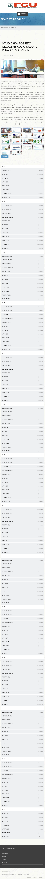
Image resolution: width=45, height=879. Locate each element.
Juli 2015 (22, 731)
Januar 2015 (22, 755)
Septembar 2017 (22, 622)
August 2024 (22, 271)
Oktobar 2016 (22, 669)
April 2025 (22, 236)
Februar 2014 (22, 802)
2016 (3, 657)
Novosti (12, 27)
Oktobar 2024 (22, 264)
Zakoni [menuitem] (4, 856)
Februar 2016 (22, 700)
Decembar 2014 (22, 763)
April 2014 (22, 794)
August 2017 (22, 626)
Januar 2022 (22, 400)
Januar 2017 (22, 653)
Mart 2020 (22, 494)
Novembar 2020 (22, 462)
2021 (3, 404)
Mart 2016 (22, 696)
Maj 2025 (22, 232)
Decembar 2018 (22, 560)
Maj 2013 (22, 821)
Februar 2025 (22, 244)
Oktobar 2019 (22, 517)
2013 (3, 809)
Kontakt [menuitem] (41, 877)
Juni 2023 (22, 330)
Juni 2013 (22, 817)
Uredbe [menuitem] (4, 859)
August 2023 (22, 322)
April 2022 (22, 388)
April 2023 (22, 338)
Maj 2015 (22, 739)
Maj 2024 (22, 283)
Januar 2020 (22, 501)
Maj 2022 (22, 384)
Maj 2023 (22, 334)
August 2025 (22, 221)
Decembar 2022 (22, 357)
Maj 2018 (22, 587)
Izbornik (24, 14)
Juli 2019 (22, 529)
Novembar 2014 (22, 766)
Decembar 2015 (22, 712)
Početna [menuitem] (29, 877)
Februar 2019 (22, 548)
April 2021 (22, 439)
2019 (3, 505)
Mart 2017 (22, 646)
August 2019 (22, 525)
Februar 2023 (22, 345)
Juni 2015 (22, 735)
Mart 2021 (22, 443)
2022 (3, 353)
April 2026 (22, 186)
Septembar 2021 (22, 420)
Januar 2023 (22, 349)
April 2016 (22, 692)
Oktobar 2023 (22, 314)
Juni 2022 (22, 381)
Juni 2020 (22, 482)
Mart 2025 (22, 240)
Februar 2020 (22, 497)
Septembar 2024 (22, 268)
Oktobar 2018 (22, 568)
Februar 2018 (22, 599)
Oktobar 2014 (22, 770)
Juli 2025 (22, 225)
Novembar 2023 (22, 310)
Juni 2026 (22, 178)
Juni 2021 (22, 431)
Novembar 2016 (22, 665)
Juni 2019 (22, 533)
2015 (3, 708)
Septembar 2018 (22, 572)
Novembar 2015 (22, 716)
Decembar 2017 (22, 611)
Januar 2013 (22, 837)
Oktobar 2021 (22, 416)
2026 (3, 166)
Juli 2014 (22, 782)
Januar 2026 (22, 197)
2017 (3, 607)
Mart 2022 (22, 392)
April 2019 (22, 540)
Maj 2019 (22, 536)
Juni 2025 (22, 229)
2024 (3, 252)
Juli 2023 (22, 326)
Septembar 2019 (22, 521)
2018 (3, 556)
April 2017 (22, 642)
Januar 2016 (22, 704)
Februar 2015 (22, 751)
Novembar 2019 (22, 513)
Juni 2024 (22, 279)
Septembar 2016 (22, 673)
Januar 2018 (22, 603)
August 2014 (22, 778)
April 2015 (22, 743)
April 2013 (22, 825)
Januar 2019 (22, 552)
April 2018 (22, 591)
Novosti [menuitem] (35, 877)
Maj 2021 (22, 435)
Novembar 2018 (22, 564)
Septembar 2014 (22, 774)
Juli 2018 (22, 579)
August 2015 (22, 727)
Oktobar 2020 (22, 466)
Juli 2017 (22, 630)
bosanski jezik (4, 27)
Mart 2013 (22, 829)
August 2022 (22, 373)
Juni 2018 (22, 583)
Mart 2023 (22, 342)
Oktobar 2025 (22, 213)
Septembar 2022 (22, 369)
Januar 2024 (22, 299)
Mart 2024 (22, 291)
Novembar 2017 (22, 614)
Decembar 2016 (22, 661)
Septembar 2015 (22, 724)
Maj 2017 (22, 638)
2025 (3, 201)
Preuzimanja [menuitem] (5, 853)
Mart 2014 (22, 798)
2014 (3, 759)
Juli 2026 (22, 174)
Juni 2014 (22, 786)
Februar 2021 (22, 447)
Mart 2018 (22, 595)
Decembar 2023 (22, 307)
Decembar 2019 (22, 509)
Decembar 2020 (22, 459)
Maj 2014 (22, 790)
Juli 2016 (22, 681)
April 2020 (22, 490)
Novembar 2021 (22, 412)
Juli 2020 (22, 478)
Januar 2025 (22, 248)
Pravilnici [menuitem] (4, 863)
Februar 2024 (22, 295)
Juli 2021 (22, 427)
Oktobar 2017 (22, 618)
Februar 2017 (22, 650)
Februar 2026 (22, 193)
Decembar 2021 (22, 408)
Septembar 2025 (22, 217)
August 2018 (22, 575)
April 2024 (22, 287)
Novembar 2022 (22, 361)
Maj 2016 (22, 688)
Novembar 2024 (22, 260)
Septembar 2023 (22, 318)
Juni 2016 (22, 685)
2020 (3, 455)
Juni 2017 (22, 634)
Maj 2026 (22, 182)
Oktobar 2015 (22, 720)
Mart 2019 (22, 544)
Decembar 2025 (22, 205)
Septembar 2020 (22, 470)
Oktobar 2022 (22, 365)
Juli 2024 (22, 275)
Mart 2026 (22, 190)
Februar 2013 (22, 833)
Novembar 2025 (22, 209)
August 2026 (22, 170)
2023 (3, 303)
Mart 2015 (22, 747)
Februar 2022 (22, 396)
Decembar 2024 (22, 256)
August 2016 (22, 677)
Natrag (5, 156)
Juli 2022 (22, 377)
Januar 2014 (22, 805)
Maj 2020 (22, 486)
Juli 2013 (22, 813)
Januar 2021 (22, 451)
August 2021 (22, 423)
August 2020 (22, 474)
